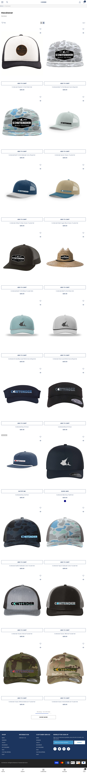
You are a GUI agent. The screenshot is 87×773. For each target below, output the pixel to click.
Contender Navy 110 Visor (22, 427)
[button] (41, 23)
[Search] (7, 2)
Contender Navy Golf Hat (22, 495)
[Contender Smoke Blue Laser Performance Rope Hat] (22, 325)
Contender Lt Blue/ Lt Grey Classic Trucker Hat (22, 223)
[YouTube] (64, 749)
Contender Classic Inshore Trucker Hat (22, 633)
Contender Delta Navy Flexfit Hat (65, 495)
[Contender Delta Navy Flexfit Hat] (65, 461)
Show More (43, 717)
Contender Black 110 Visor (65, 427)
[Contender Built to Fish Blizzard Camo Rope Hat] (65, 54)
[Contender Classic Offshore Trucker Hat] (65, 600)
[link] (23, 770)
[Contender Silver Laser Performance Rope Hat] (65, 325)
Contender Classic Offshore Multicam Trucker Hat (22, 701)
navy (65, 501)
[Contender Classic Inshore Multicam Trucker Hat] (65, 668)
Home (1, 6)
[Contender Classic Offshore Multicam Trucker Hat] (22, 668)
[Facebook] (55, 749)
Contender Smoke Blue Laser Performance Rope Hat (22, 359)
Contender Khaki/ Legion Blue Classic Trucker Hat (65, 223)
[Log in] (80, 2)
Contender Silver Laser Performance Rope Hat (65, 359)
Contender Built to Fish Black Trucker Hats (22, 291)
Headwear (8, 6)
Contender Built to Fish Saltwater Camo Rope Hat (22, 155)
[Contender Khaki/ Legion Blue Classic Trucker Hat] (65, 189)
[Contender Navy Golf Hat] (22, 461)
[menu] (2, 2)
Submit (79, 742)
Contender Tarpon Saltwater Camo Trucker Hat (65, 565)
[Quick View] (40, 32)
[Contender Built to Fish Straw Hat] (65, 257)
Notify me (22, 491)
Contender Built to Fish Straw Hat (65, 291)
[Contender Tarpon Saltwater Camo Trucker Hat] (65, 532)
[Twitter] (68, 749)
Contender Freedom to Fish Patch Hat (22, 87)
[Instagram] (59, 749)
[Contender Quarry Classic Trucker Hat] (65, 121)
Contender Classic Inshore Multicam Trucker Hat (65, 701)
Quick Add (65, 491)
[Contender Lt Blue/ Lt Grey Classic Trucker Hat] (22, 189)
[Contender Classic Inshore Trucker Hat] (22, 600)
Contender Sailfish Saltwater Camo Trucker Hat (22, 565)
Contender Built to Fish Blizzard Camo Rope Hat (65, 87)
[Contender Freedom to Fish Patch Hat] (22, 54)
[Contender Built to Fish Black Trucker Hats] (22, 257)
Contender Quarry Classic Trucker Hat (65, 155)
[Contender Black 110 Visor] (65, 393)
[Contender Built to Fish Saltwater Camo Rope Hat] (22, 121)
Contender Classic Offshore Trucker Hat (65, 633)
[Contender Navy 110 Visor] (22, 393)
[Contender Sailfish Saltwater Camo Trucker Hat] (22, 532)
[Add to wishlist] (40, 29)
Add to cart (22, 83)
